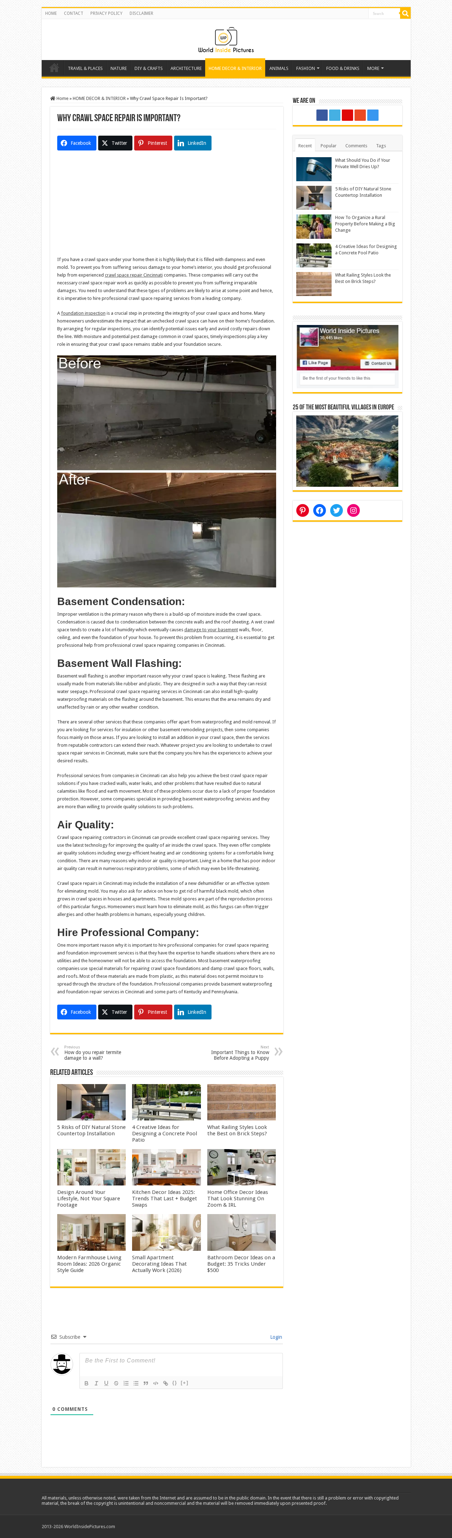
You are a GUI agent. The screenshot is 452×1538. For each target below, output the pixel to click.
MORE (373, 68)
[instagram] (373, 115)
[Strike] (116, 1383)
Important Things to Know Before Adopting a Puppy (240, 1053)
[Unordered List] (136, 1383)
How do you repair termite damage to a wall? (92, 1053)
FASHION (305, 68)
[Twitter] (334, 115)
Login (275, 1337)
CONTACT (73, 13)
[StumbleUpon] (360, 115)
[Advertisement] (166, 206)
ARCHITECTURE (186, 68)
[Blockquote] (146, 1383)
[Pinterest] (347, 115)
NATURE (119, 68)
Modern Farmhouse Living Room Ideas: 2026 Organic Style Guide (89, 1263)
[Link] (166, 1383)
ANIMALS (279, 68)
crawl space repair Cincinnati (134, 275)
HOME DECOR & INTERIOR (235, 68)
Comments (356, 145)
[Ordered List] (126, 1383)
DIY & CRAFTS (149, 68)
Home (54, 67)
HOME (51, 13)
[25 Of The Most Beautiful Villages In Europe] (347, 450)
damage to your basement (211, 629)
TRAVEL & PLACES (85, 68)
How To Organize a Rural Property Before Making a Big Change (365, 224)
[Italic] (96, 1383)
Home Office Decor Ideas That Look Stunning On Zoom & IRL (237, 1198)
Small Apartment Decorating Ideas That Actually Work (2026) (159, 1263)
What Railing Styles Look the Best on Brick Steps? (237, 1130)
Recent (305, 145)
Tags (381, 145)
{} (174, 1382)
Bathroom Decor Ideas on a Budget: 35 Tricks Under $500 (241, 1263)
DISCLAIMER (141, 13)
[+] (185, 1382)
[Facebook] (322, 115)
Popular (329, 145)
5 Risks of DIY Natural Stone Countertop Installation (91, 1130)
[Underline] (106, 1383)
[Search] (405, 13)
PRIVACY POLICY (106, 13)
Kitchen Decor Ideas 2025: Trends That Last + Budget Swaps (164, 1198)
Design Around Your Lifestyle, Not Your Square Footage (88, 1198)
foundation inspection (83, 313)
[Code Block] (156, 1383)
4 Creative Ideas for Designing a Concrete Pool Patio (164, 1133)
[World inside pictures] (226, 38)
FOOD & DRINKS (342, 68)
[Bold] (86, 1383)
